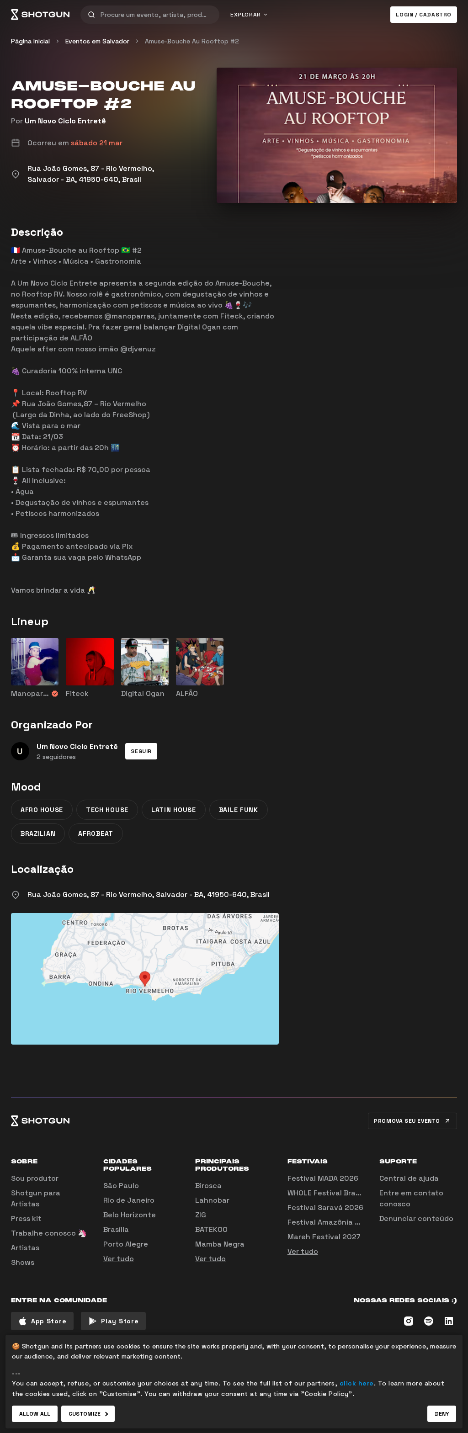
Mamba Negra (220, 1244)
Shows (22, 1262)
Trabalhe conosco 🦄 (49, 1233)
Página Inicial (30, 41)
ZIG (200, 1215)
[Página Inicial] (40, 14)
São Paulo (121, 1185)
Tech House (107, 810)
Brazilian (38, 833)
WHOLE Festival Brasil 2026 (335, 1193)
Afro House (42, 810)
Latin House (173, 810)
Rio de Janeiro (128, 1200)
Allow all (34, 1413)
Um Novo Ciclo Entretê (65, 121)
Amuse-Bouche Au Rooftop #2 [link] (192, 41)
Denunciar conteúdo (416, 1218)
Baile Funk (238, 810)
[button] (141, 751)
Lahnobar (212, 1200)
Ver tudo (118, 1258)
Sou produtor (34, 1178)
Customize (85, 1413)
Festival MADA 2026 (322, 1178)
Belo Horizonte (129, 1215)
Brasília (116, 1229)
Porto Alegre (125, 1244)
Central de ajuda (409, 1178)
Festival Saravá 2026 (325, 1207)
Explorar (245, 14)
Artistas (25, 1248)
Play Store (119, 1321)
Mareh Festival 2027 (324, 1237)
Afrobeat (95, 833)
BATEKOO (211, 1229)
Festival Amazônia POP (328, 1222)
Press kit (26, 1218)
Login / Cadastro (424, 14)
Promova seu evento (407, 1121)
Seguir (141, 751)
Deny (442, 1413)
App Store (48, 1321)
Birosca (208, 1185)
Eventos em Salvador (97, 41)
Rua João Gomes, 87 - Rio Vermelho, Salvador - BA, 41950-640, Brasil (148, 894)
